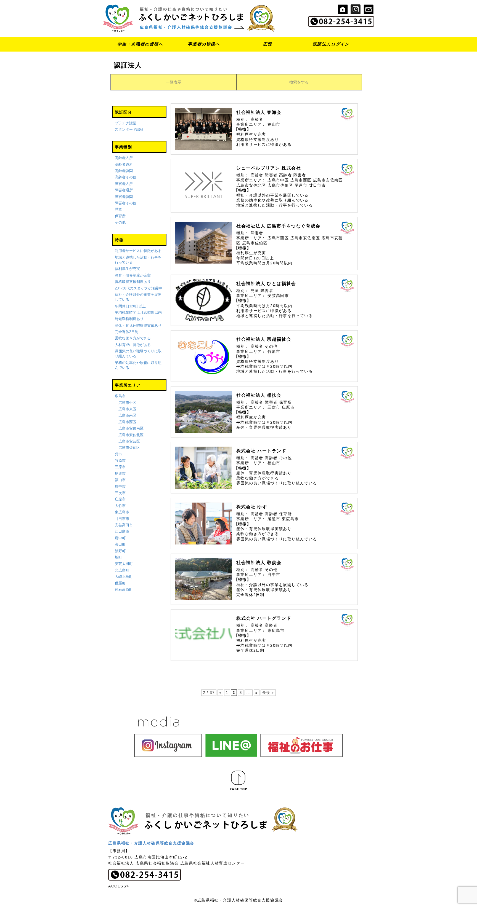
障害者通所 (124, 190)
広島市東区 (127, 409)
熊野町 (120, 551)
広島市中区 (127, 403)
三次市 (120, 493)
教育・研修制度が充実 (133, 275)
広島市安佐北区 (131, 435)
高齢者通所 (124, 164)
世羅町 (120, 583)
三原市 (120, 467)
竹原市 (120, 460)
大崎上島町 (124, 577)
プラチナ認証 (125, 123)
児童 (118, 209)
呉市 (118, 454)
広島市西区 (127, 422)
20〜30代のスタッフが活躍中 (138, 288)
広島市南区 (127, 415)
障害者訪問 (124, 197)
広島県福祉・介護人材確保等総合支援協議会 (151, 843)
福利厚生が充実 (127, 269)
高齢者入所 (124, 158)
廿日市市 (122, 519)
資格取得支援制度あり (133, 282)
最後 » (268, 693)
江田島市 (122, 531)
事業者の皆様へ (204, 44)
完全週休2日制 (126, 332)
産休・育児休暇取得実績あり (138, 325)
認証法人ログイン (331, 44)
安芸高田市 (124, 525)
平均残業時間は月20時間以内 (138, 312)
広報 (267, 44)
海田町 (120, 544)
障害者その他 (125, 203)
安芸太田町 (124, 564)
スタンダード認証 (129, 129)
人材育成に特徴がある (133, 345)
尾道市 (120, 473)
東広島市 (122, 512)
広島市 (120, 396)
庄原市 (120, 499)
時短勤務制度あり (129, 319)
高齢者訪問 (124, 171)
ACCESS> (118, 886)
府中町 (120, 538)
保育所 (120, 216)
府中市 (120, 486)
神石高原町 (124, 589)
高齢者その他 (125, 177)
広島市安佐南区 (131, 428)
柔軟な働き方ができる (133, 338)
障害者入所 (124, 184)
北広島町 (122, 570)
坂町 (118, 557)
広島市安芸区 (129, 441)
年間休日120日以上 (130, 306)
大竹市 (120, 506)
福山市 (120, 480)
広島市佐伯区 (129, 448)
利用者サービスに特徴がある (138, 251)
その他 (120, 222)
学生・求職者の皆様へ (140, 44)
